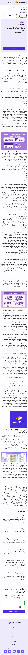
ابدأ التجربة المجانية (14, 611)
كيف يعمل (14, 627)
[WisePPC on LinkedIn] (18, 651)
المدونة (14, 636)
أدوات (14, 630)
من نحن (14, 633)
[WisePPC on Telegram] (5, 651)
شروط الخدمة (14, 644)
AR (9, 2)
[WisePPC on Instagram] (9, 651)
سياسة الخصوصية (14, 641)
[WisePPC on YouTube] (14, 651)
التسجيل (14, 48)
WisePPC (22, 435)
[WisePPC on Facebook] (22, 651)
